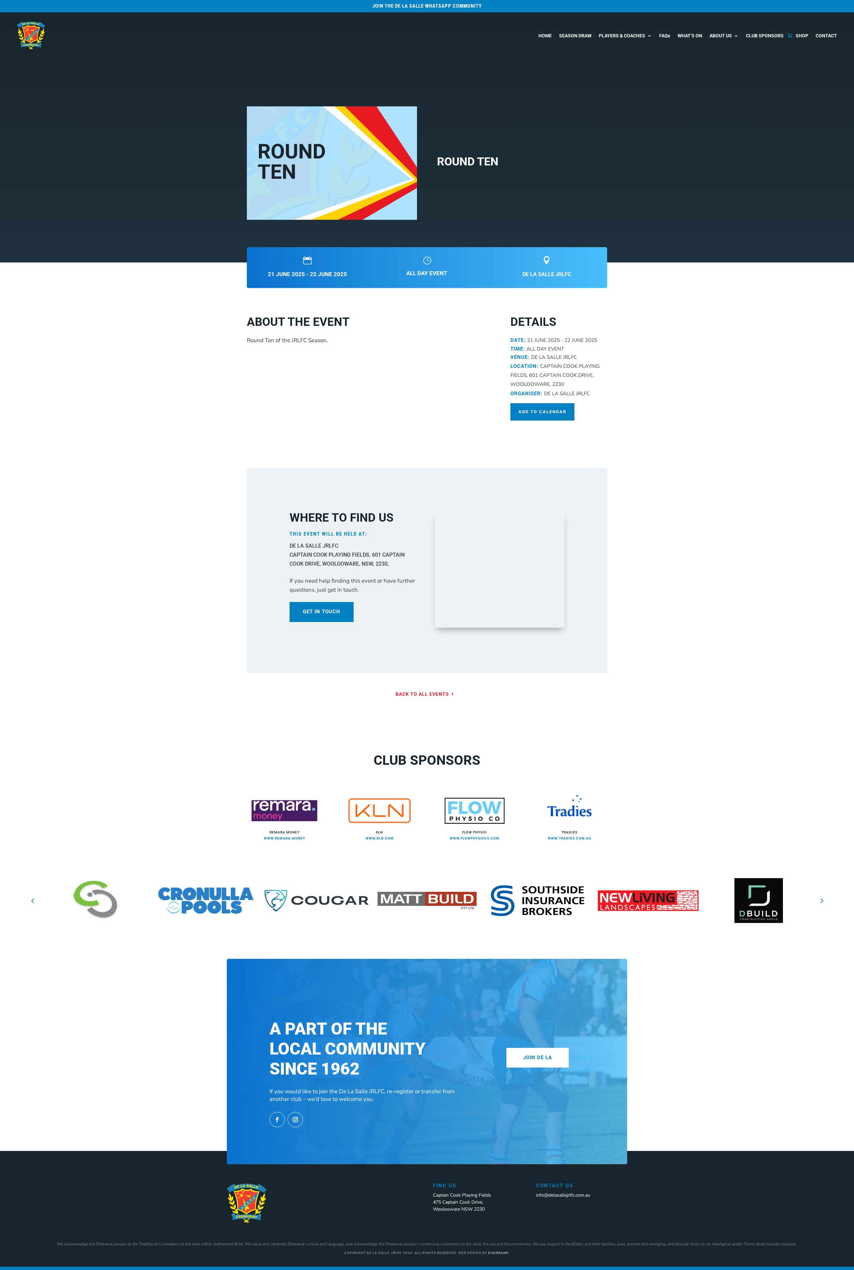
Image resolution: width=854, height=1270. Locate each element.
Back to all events (422, 694)
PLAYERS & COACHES (622, 35)
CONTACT (826, 35)
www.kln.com (380, 838)
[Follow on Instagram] (295, 1119)
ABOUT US (721, 35)
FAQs (664, 35)
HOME (545, 35)
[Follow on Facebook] (277, 1119)
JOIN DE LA (537, 1058)
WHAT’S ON (690, 35)
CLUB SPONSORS (765, 35)
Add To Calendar (542, 411)
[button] (33, 901)
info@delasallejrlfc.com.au (563, 1195)
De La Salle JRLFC (546, 274)
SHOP (802, 35)
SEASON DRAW (575, 35)
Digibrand (498, 1253)
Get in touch (321, 612)
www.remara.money (284, 838)
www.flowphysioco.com (474, 838)
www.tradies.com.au (569, 838)
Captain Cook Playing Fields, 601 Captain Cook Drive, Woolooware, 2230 (555, 375)
